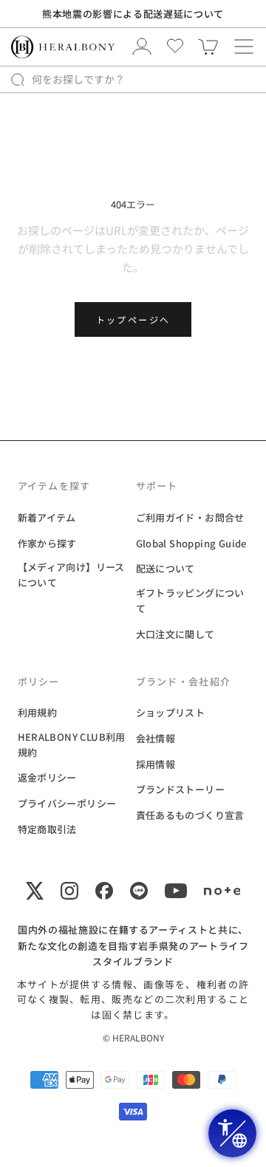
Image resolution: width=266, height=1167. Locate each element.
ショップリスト (170, 712)
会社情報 (156, 738)
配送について (165, 568)
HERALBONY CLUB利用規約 (72, 744)
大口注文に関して (175, 634)
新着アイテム (47, 517)
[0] (208, 46)
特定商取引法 (47, 829)
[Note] (222, 890)
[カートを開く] (244, 46)
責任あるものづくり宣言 (190, 815)
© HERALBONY (133, 1037)
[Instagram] (69, 891)
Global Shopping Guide (191, 543)
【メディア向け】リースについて (71, 574)
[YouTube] (176, 890)
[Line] (139, 891)
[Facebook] (104, 891)
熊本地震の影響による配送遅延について (133, 14)
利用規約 (38, 712)
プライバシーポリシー (67, 803)
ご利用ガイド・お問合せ (190, 517)
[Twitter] (35, 891)
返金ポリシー (47, 777)
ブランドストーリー (180, 789)
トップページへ (133, 319)
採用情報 (156, 764)
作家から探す (47, 543)
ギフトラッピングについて (190, 600)
